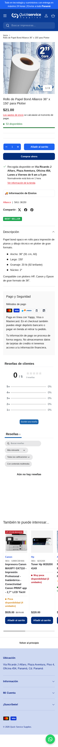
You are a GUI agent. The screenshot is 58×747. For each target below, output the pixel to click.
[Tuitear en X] (19, 210)
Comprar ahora (29, 156)
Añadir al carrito (39, 146)
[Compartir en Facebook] (26, 210)
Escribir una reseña (29, 422)
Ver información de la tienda (21, 183)
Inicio (5, 35)
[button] (53, 15)
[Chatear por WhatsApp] (50, 739)
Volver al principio (29, 642)
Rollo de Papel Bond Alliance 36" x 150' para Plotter (26, 38)
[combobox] (29, 25)
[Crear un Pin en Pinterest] (32, 210)
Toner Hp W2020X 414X (42, 566)
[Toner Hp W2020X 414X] (42, 542)
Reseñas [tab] (13, 434)
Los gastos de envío (13, 115)
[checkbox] (18, 464)
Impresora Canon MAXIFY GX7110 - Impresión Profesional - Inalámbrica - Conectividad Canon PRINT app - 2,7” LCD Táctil (16, 578)
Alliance (7, 202)
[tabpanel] (29, 474)
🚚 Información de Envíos (21, 193)
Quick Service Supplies (20, 727)
